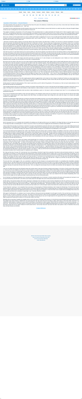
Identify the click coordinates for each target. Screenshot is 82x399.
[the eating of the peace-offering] (80, 181)
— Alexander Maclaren (22, 23)
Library (6, 18)
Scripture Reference (41, 208)
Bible (3, 18)
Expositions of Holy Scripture (10, 23)
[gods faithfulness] (1, 181)
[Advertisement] (41, 218)
